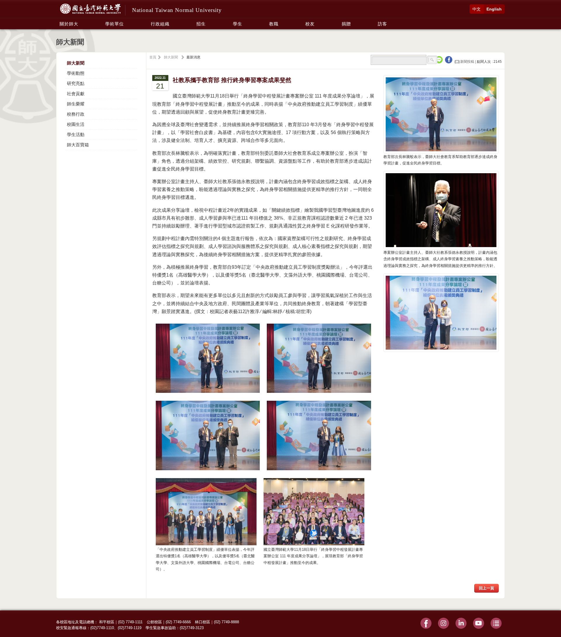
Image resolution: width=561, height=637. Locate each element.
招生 (201, 23)
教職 (273, 23)
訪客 (382, 23)
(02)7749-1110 (102, 628)
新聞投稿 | (468, 62)
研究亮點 (75, 83)
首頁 (152, 57)
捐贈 (346, 23)
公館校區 (154, 622)
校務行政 (75, 114)
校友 (310, 23)
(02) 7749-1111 (130, 622)
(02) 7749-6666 (178, 622)
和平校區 (106, 622)
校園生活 (75, 124)
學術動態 (75, 73)
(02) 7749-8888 (226, 622)
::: (58, 20)
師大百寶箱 (78, 144)
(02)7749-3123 (192, 628)
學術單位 (114, 23)
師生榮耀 (75, 103)
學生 (237, 23)
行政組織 (160, 23)
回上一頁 (486, 588)
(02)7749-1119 (129, 628)
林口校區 (202, 622)
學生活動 (75, 134)
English (494, 9)
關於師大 (69, 23)
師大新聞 (75, 62)
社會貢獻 (75, 93)
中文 (476, 9)
